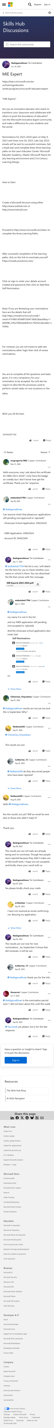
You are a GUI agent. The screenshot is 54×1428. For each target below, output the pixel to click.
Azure (6, 1319)
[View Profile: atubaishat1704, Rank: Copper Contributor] (6, 499)
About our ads (32, 1420)
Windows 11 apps (10, 1164)
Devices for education (11, 1230)
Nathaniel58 (19, 726)
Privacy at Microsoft (11, 1381)
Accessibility (8, 1395)
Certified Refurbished (11, 1202)
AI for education (9, 1259)
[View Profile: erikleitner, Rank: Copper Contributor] (11, 905)
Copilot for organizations (13, 1145)
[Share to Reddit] (27, 1117)
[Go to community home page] (10, 4)
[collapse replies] (27, 458)
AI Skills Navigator (16, 1098)
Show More (16, 688)
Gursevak (15, 992)
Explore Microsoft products (13, 1160)
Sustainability (9, 1400)
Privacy (32, 1414)
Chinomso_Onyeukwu (21, 696)
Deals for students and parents (15, 1254)
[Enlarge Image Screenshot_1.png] (29, 655)
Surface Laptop (9, 1136)
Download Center (10, 1183)
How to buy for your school (13, 1244)
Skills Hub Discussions (14, 12)
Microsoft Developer (11, 1324)
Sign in (15, 1060)
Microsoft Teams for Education (15, 1235)
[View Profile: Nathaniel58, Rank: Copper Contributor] (8, 728)
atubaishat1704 (18, 497)
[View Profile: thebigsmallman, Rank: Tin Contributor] (6, 64)
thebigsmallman (19, 63)
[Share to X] (22, 1117)
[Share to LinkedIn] (12, 1117)
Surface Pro (8, 1131)
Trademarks (36, 1417)
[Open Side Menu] (4, 4)
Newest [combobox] (45, 452)
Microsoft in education (12, 1225)
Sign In (47, 4)
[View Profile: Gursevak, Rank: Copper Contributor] (6, 994)
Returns (6, 1192)
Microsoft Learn (9, 1329)
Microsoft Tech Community (13, 1338)
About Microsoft (9, 1371)
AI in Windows (9, 1155)
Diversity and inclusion (12, 1390)
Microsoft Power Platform (13, 1291)
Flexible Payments (10, 1212)
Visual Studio (8, 1353)
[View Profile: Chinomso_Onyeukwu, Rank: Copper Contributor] (6, 698)
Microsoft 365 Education (12, 1240)
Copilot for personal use (12, 1150)
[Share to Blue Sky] (32, 1117)
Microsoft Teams (9, 1296)
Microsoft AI (8, 1272)
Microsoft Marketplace (12, 1343)
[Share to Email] (42, 1117)
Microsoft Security (10, 1277)
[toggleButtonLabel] (50, 13)
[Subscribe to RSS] (37, 1117)
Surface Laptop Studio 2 (12, 1141)
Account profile (9, 1178)
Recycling (19, 1420)
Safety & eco (8, 1420)
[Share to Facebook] (17, 1117)
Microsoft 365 (9, 1287)
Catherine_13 (21, 759)
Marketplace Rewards (12, 1348)
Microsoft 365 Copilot (11, 1301)
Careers (6, 1366)
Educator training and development (16, 1249)
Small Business (9, 1306)
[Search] (30, 4)
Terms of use (23, 1417)
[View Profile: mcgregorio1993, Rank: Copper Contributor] (6, 462)
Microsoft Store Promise (12, 1207)
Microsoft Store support (12, 1188)
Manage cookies (9, 1417)
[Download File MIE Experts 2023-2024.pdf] (37, 584)
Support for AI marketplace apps (15, 1334)
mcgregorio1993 (18, 460)
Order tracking (9, 1197)
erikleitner (20, 902)
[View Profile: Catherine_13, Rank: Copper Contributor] (11, 761)
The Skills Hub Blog (16, 1090)
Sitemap (7, 1414)
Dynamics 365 (9, 1282)
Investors (7, 1386)
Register (37, 4)
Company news (9, 1376)
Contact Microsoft (19, 1414)
